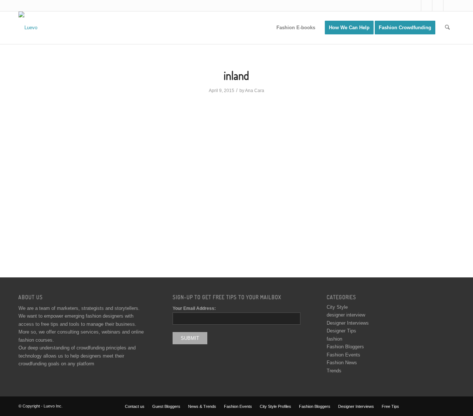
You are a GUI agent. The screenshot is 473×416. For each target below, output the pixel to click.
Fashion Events (343, 355)
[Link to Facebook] (426, 5)
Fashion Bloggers (345, 346)
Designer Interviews (348, 323)
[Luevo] (27, 27)
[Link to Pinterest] (449, 5)
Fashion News (342, 362)
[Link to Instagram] (437, 5)
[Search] (447, 27)
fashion (334, 339)
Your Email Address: (194, 308)
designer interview (346, 315)
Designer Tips (341, 331)
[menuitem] (296, 27)
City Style (337, 307)
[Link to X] (415, 5)
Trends (334, 370)
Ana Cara (254, 90)
